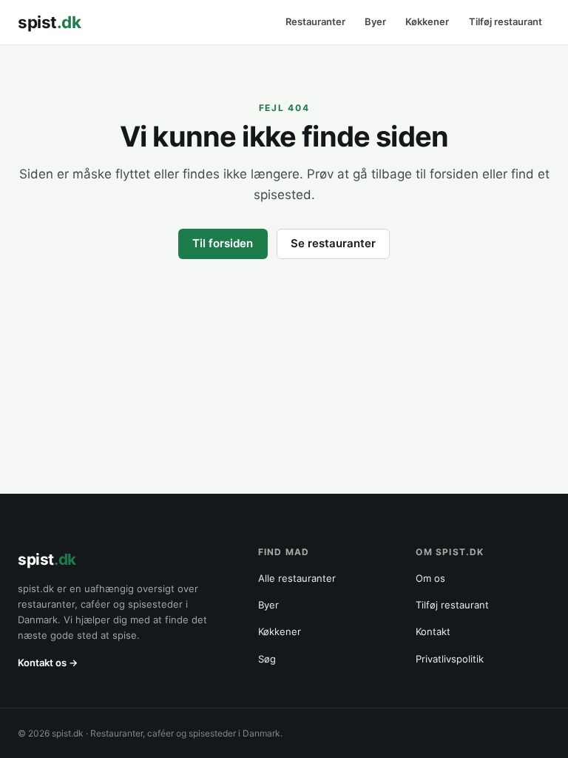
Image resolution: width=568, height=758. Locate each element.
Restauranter (315, 22)
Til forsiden (222, 243)
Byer (375, 22)
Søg (267, 659)
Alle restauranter (297, 578)
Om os (430, 578)
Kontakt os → (48, 662)
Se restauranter (333, 243)
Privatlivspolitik (450, 659)
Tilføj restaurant (505, 22)
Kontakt (433, 631)
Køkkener (427, 22)
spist (49, 22)
